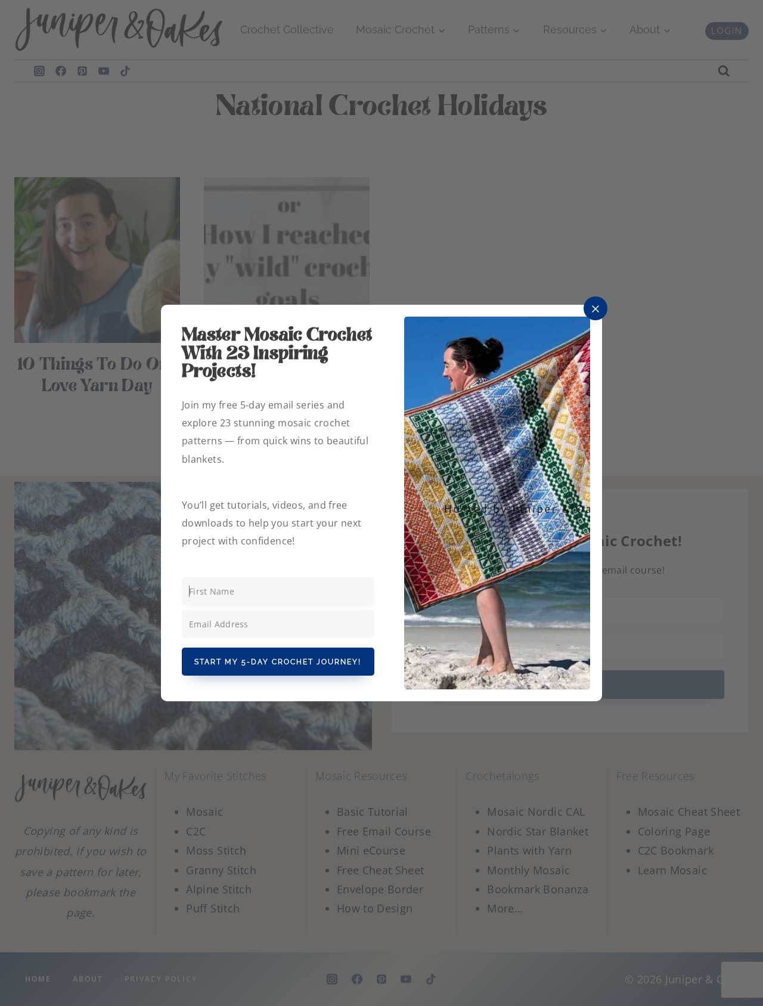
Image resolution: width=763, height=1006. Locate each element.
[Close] (595, 308)
